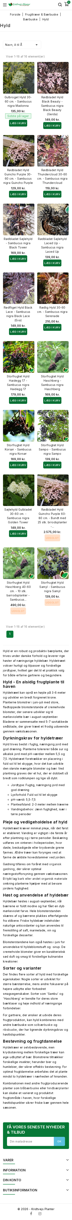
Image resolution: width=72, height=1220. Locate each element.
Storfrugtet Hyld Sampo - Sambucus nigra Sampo (52, 449)
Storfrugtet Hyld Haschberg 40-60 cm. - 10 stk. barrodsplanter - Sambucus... (18, 591)
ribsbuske (10, 1029)
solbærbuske (43, 1024)
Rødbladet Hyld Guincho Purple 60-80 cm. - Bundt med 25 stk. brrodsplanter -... (52, 518)
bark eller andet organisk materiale (42, 878)
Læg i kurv (18, 123)
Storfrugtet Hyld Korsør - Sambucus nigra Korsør (18, 449)
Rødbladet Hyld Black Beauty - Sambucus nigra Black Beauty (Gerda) (52, 105)
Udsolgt (52, 537)
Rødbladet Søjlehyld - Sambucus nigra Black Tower (18, 243)
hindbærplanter (58, 1088)
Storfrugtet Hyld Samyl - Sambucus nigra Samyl (52, 587)
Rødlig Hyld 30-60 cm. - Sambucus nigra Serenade (52, 312)
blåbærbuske (29, 1088)
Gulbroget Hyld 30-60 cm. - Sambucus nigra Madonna (18, 101)
